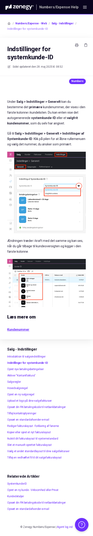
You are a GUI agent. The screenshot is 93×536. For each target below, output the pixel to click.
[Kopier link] (85, 45)
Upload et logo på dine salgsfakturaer (29, 400)
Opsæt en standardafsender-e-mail (28, 419)
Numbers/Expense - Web (31, 23)
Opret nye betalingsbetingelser (25, 369)
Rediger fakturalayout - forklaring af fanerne (33, 426)
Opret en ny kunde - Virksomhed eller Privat (32, 490)
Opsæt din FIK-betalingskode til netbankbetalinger (36, 407)
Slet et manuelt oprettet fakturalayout (29, 445)
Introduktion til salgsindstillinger (26, 356)
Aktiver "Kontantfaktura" (21, 375)
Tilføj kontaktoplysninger (21, 413)
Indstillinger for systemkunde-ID (27, 28)
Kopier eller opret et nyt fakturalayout (29, 432)
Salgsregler (14, 381)
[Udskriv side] (76, 45)
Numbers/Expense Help (59, 7)
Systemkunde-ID (17, 483)
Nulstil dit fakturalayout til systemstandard (32, 438)
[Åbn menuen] (84, 7)
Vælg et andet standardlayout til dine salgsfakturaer (38, 451)
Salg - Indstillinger (62, 23)
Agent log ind (65, 527)
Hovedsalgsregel (17, 388)
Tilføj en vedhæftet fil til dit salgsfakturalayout (34, 457)
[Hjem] (19, 7)
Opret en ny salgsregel (20, 394)
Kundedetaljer (15, 496)
